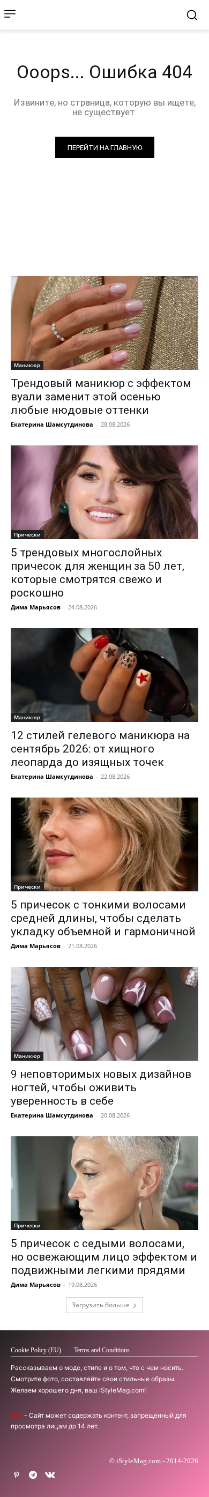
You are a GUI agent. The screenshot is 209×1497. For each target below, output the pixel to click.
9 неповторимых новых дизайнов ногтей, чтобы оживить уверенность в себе (101, 1087)
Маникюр (27, 365)
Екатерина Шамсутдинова (52, 424)
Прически (27, 534)
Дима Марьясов (36, 607)
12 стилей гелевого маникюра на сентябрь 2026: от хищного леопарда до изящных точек (100, 749)
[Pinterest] (16, 1475)
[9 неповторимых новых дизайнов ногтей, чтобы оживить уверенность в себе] (104, 1014)
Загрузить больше (101, 1304)
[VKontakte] (49, 1475)
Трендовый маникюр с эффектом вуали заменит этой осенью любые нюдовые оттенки (101, 396)
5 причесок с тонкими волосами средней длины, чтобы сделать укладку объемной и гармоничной (103, 918)
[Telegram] (33, 1475)
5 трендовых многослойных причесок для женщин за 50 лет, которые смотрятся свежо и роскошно (97, 572)
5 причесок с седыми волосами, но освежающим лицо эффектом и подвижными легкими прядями (104, 1257)
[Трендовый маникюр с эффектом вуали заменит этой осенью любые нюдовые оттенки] (104, 323)
